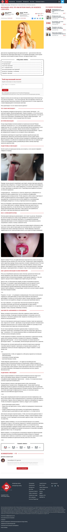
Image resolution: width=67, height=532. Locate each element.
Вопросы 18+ (43, 495)
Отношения (19, 1)
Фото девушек (32, 497)
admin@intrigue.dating (17, 485)
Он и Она (32, 1)
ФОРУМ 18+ (42, 497)
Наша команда (4, 527)
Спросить (5, 90)
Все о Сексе (42, 485)
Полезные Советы (40, 1)
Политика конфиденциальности (8, 515)
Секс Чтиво (42, 489)
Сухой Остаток (43, 483)
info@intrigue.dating (16, 483)
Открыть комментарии (22, 468)
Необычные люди (33, 495)
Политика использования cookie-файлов (9, 525)
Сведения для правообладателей (8, 523)
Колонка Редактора (33, 499)
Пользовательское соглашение (7, 517)
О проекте (3, 519)
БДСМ (41, 493)
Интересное (26, 1)
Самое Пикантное (44, 487)
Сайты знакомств (33, 493)
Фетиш (41, 491)
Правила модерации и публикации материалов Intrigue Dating (14, 521)
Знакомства (12, 1)
